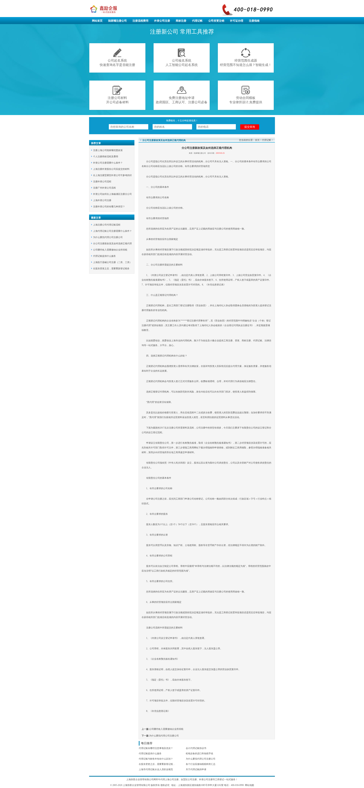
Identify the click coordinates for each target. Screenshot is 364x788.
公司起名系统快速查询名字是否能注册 (117, 57)
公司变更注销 (216, 20)
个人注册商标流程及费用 (105, 156)
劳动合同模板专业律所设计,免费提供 (245, 94)
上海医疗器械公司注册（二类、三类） (112, 262)
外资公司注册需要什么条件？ (108, 162)
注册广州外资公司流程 (104, 187)
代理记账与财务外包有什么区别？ (156, 758)
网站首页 (97, 20)
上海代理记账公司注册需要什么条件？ (112, 231)
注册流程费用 (140, 20)
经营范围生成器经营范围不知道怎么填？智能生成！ (245, 57)
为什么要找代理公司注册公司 (108, 237)
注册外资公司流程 (102, 181)
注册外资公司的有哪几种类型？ (109, 206)
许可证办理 (236, 20)
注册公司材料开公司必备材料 (117, 94)
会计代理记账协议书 (196, 748)
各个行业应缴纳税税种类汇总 (200, 764)
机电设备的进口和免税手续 (199, 753)
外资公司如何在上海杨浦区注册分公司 (112, 194)
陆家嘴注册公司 (117, 20)
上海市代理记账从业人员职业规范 (156, 769)
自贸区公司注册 (189, 779)
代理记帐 (197, 20)
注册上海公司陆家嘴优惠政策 (108, 150)
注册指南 (254, 20)
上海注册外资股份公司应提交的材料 (111, 169)
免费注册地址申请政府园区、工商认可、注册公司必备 (181, 94)
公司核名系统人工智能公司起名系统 (182, 57)
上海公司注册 (172, 779)
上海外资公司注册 (102, 200)
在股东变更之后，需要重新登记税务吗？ (159, 764)
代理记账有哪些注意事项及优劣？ (156, 748)
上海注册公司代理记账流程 (106, 224)
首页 (257, 140)
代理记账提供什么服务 (104, 256)
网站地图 (249, 785)
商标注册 (181, 20)
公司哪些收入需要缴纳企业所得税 (110, 249)
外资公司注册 (162, 20)
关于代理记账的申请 (196, 769)
